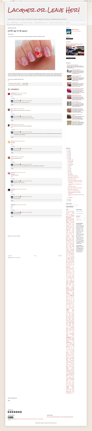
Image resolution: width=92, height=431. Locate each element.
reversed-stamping (71, 378)
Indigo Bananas (71, 262)
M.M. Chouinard (16, 100)
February (69, 174)
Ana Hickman (72, 212)
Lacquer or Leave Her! (44, 10)
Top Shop (70, 349)
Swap (73, 340)
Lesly (73, 274)
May (69, 170)
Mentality (67, 287)
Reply (12, 96)
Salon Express (68, 323)
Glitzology (69, 252)
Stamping (68, 337)
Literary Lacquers (71, 277)
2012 (68, 200)
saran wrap (68, 380)
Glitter (70, 251)
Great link (72, 252)
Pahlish (69, 304)
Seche (67, 325)
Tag (73, 343)
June (69, 168)
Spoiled (73, 335)
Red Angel (68, 319)
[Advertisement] (35, 246)
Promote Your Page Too (79, 213)
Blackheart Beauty (69, 218)
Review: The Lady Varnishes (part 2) (74, 190)
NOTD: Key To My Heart (72, 186)
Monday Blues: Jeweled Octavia (73, 177)
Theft (67, 348)
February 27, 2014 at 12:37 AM (26, 164)
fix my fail (72, 364)
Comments (79, 219)
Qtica (71, 317)
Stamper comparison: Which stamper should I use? (77, 76)
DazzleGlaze (68, 235)
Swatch (68, 342)
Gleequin (72, 250)
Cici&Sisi (71, 227)
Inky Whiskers (13, 189)
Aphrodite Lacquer (70, 213)
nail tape (67, 374)
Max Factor (68, 285)
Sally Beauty (72, 321)
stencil (73, 389)
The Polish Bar (71, 347)
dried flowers (71, 362)
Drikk (73, 238)
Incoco (67, 261)
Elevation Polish (71, 242)
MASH (67, 282)
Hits (66, 259)
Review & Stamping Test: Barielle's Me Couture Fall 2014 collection (78, 89)
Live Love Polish (69, 278)
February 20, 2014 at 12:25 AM (21, 204)
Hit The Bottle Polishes (70, 257)
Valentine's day (68, 354)
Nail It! (73, 296)
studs (73, 390)
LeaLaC (70, 272)
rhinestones (72, 379)
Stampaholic (68, 336)
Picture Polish (68, 308)
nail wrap (70, 374)
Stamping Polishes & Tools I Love (41, 22)
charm (70, 359)
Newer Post (10, 255)
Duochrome (68, 239)
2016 (68, 155)
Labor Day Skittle (75, 82)
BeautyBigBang (68, 217)
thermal (73, 391)
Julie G (72, 265)
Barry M (68, 216)
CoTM (73, 228)
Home (8, 22)
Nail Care (67, 296)
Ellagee (67, 243)
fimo (70, 364)
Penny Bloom (72, 307)
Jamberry (67, 264)
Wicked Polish (71, 356)
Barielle (72, 215)
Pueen (70, 316)
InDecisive (72, 260)
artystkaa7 (13, 172)
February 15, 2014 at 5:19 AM (19, 124)
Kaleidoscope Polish (70, 267)
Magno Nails (68, 283)
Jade (73, 263)
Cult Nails (70, 233)
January (69, 197)
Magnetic (72, 282)
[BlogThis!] (24, 83)
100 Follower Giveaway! (76, 69)
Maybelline (67, 286)
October (69, 162)
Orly (71, 303)
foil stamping (70, 365)
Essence (67, 244)
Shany (73, 326)
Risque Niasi (68, 320)
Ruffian (69, 321)
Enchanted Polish (71, 243)
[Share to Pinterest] (27, 83)
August (69, 165)
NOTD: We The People (76, 121)
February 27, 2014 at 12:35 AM (26, 100)
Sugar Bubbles (71, 338)
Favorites (72, 245)
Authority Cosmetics (69, 214)
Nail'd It (67, 297)
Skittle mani (68, 330)
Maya (73, 285)
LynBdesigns (72, 281)
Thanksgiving (68, 344)
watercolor (71, 393)
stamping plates (70, 387)
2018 (68, 152)
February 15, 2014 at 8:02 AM (20, 141)
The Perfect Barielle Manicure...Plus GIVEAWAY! (77, 102)
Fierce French (68, 246)
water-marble (68, 393)
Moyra (69, 294)
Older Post (60, 255)
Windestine (67, 357)
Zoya (67, 358)
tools (67, 392)
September (70, 164)
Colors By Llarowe (70, 231)
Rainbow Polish (71, 318)
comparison (72, 360)
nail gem (67, 373)
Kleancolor (67, 268)
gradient (67, 367)
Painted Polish (71, 305)
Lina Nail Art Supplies (70, 275)
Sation (73, 324)
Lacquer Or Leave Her (79, 211)
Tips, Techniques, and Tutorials (26, 22)
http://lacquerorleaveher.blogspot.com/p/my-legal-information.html (60, 416)
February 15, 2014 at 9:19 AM (20, 172)
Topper (73, 349)
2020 (68, 149)
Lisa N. (12, 108)
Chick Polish (72, 226)
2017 (68, 154)
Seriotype (69, 325)
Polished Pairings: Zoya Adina (77, 108)
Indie (70, 261)
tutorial (69, 392)
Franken (67, 248)
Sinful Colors (71, 329)
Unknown (12, 141)
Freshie (12, 156)
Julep (69, 265)
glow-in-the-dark (71, 366)
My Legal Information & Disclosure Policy (15, 24)
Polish (67, 309)
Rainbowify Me (13, 93)
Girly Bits (72, 249)
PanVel (67, 306)
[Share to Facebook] (26, 83)
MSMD (70, 282)
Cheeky (67, 226)
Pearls (70, 306)
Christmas (67, 227)
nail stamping (71, 373)
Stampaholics (72, 336)
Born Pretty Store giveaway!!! (73, 175)
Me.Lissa (72, 286)
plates (67, 375)
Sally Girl (67, 322)
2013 (68, 199)
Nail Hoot (70, 296)
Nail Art (72, 295)
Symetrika (70, 343)
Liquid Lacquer (68, 276)
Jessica (70, 264)
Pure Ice (72, 316)
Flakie (71, 247)
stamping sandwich (69, 389)
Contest (67, 232)
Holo (68, 259)
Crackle (70, 232)
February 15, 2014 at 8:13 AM (19, 156)
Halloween (72, 253)
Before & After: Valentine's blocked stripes (75, 187)
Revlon (73, 319)
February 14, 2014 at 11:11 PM (19, 108)
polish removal (68, 376)
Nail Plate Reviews (14, 22)
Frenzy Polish (72, 248)
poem (69, 375)
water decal (72, 392)
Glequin (67, 251)
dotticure (70, 361)
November (70, 161)
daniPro (67, 361)
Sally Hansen (71, 322)
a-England (70, 358)
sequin (73, 380)
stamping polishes (70, 388)
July (69, 167)
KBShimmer (68, 266)
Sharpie (67, 327)
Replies (13, 98)
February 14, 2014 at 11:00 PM (21, 93)
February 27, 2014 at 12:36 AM (26, 116)
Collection (68, 229)
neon (73, 374)
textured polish (68, 391)
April (69, 171)
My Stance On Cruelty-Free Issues (56, 22)
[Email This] (23, 83)
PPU (67, 304)
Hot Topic (71, 259)
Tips (69, 348)
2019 (68, 151)
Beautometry (72, 216)
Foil (73, 247)
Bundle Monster (70, 221)
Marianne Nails (68, 284)
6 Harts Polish (69, 211)
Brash (73, 220)
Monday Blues (70, 292)
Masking (73, 284)
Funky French (68, 249)
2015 (68, 157)
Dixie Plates (68, 238)
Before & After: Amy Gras (72, 178)
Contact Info (67, 22)
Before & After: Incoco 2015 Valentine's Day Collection (76, 95)
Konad (71, 268)
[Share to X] (25, 83)
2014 (68, 158)
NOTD (69, 295)
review (67, 379)
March (69, 173)
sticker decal (68, 390)
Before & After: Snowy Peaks (73, 189)
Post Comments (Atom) (16, 257)
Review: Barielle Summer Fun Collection (75, 180)
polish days (72, 375)
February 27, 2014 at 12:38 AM (26, 212)
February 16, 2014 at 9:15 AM (21, 189)
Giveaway (67, 250)
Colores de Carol (71, 230)
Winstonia (72, 357)
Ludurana (70, 280)
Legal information (69, 274)
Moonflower (68, 293)
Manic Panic (72, 283)
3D (66, 211)
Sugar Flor (67, 339)
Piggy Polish (72, 308)
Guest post (68, 253)
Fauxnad (69, 245)
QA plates (67, 317)
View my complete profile (76, 31)
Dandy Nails (72, 234)
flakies (67, 365)
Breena (12, 124)
